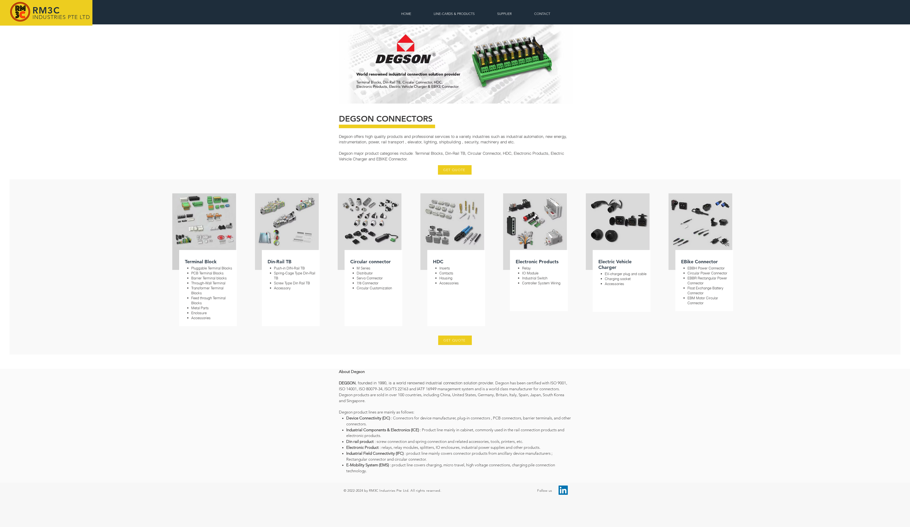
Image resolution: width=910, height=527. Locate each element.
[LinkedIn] (563, 490)
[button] (542, 13)
